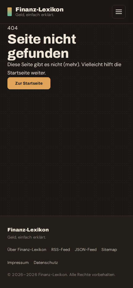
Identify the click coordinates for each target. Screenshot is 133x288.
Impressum (18, 262)
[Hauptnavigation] (119, 12)
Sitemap (109, 249)
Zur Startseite (29, 83)
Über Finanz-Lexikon (26, 249)
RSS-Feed (60, 249)
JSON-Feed (86, 249)
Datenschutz (46, 262)
